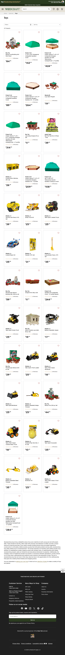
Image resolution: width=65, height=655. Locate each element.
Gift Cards (27, 586)
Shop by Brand (29, 599)
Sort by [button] (35, 24)
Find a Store (44, 594)
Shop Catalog (28, 597)
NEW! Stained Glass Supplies (32, 5)
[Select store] (54, 9)
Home (5, 13)
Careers (43, 589)
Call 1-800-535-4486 (56, 2)
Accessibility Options (38, 643)
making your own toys (22, 561)
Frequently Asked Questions (16, 601)
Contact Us (12, 595)
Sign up (32, 620)
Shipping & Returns (14, 598)
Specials (11, 13)
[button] (47, 24)
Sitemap (50, 643)
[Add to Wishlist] (19, 32)
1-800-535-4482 (13, 588)
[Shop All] (2, 9)
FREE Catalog (28, 591)
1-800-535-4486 (13, 592)
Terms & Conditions (26, 643)
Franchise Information (47, 591)
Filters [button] (6, 24)
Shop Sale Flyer (29, 594)
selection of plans (42, 561)
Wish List (27, 589)
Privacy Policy (30, 623)
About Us (43, 586)
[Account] (57, 9)
